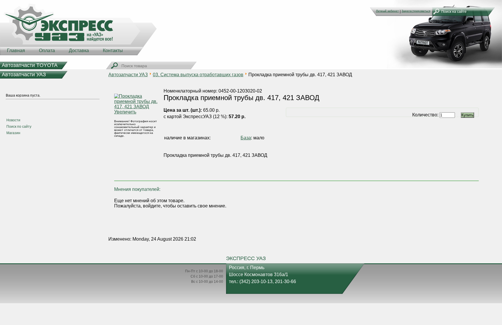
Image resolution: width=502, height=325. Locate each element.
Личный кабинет (387, 11)
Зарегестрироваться (415, 11)
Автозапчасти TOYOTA (30, 65)
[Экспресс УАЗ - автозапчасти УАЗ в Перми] (78, 29)
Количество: (426, 114)
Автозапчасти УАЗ (24, 74)
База (246, 137)
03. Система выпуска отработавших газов (198, 74)
